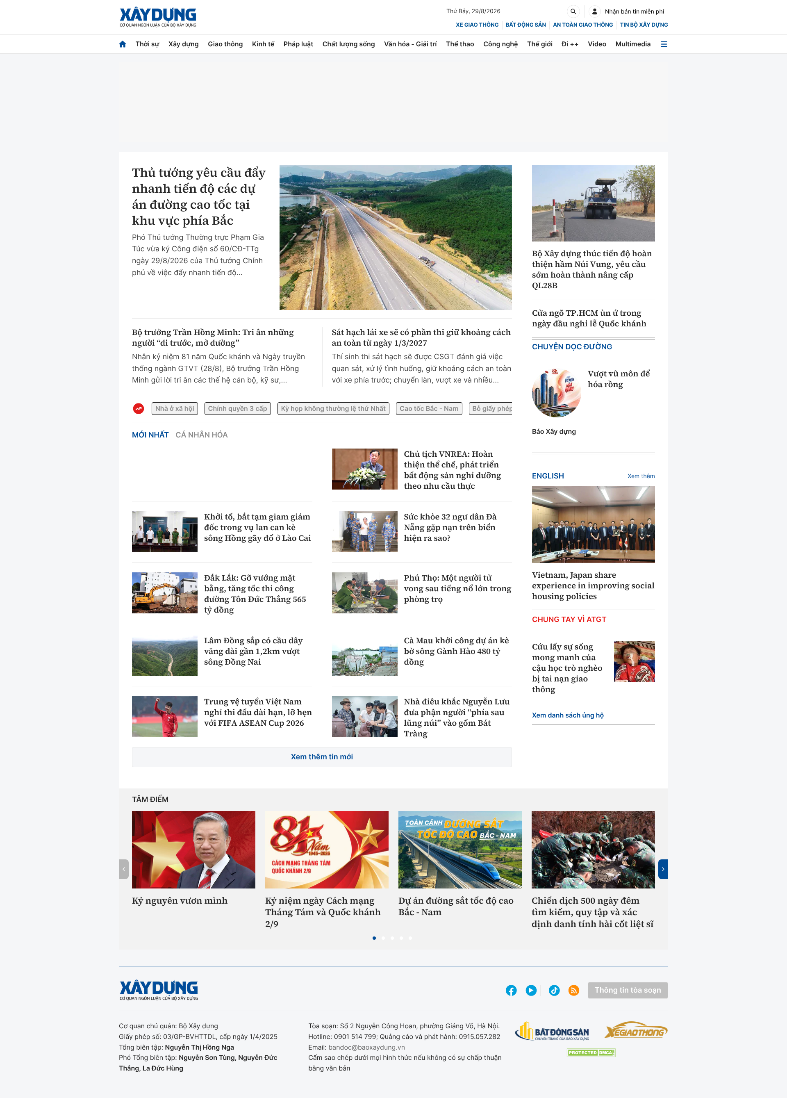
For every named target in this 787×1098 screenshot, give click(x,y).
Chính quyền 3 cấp (237, 408)
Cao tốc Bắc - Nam (429, 408)
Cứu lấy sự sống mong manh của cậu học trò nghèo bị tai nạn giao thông (567, 668)
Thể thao (460, 44)
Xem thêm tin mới (322, 757)
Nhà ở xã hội (174, 408)
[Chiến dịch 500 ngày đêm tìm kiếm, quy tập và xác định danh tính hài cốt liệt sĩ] (593, 849)
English (548, 476)
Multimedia (633, 44)
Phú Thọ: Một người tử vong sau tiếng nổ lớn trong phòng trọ (458, 588)
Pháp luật (298, 44)
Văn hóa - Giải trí (410, 44)
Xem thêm (641, 476)
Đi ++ (570, 44)
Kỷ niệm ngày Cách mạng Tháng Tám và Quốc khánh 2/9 (323, 912)
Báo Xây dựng (554, 431)
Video (597, 44)
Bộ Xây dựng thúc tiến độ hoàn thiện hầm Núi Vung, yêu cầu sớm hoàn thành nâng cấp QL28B (592, 269)
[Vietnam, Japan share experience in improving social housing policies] (593, 524)
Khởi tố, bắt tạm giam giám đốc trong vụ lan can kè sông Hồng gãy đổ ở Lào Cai (257, 527)
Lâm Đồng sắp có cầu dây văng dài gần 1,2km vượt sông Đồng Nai (253, 651)
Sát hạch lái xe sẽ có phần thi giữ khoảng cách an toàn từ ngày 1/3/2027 (421, 337)
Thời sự (147, 44)
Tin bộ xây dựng (644, 25)
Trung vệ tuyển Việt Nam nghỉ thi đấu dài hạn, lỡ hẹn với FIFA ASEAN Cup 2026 (258, 712)
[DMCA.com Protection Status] (591, 1052)
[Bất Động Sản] (552, 1031)
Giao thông (225, 44)
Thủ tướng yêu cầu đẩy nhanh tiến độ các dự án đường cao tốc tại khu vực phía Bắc (199, 197)
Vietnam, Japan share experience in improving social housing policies (593, 585)
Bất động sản (526, 25)
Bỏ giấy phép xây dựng (509, 408)
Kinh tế (263, 44)
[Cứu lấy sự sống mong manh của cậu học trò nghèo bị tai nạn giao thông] (634, 661)
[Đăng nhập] (595, 11)
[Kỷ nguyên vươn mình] (193, 849)
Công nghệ (500, 44)
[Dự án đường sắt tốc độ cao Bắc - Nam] (460, 849)
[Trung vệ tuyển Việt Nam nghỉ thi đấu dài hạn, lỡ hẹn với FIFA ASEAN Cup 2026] (165, 716)
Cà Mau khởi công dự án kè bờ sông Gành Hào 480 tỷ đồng (456, 651)
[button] (374, 938)
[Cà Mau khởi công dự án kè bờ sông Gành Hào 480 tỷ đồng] (365, 655)
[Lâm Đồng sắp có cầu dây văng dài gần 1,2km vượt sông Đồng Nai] (165, 655)
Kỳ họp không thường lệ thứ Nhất (333, 408)
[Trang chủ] (122, 44)
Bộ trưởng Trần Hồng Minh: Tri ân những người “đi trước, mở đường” (213, 337)
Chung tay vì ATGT (569, 619)
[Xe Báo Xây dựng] (636, 1029)
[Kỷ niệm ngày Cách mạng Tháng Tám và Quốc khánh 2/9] (327, 849)
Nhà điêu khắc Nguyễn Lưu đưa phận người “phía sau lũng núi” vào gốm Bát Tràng (457, 717)
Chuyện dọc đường (572, 347)
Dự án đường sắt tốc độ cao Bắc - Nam (456, 906)
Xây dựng (183, 44)
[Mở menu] (664, 44)
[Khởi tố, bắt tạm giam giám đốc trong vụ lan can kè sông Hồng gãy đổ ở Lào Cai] (165, 531)
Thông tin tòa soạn (628, 990)
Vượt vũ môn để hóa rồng (619, 379)
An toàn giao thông (583, 25)
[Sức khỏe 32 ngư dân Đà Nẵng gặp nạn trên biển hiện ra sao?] (365, 531)
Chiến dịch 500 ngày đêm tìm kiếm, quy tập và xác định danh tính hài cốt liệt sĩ (592, 912)
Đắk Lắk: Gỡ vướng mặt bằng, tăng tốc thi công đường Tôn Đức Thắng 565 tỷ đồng (255, 593)
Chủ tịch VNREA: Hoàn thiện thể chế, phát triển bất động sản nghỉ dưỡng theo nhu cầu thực (452, 470)
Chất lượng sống (349, 44)
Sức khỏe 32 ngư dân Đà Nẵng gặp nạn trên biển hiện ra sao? (450, 527)
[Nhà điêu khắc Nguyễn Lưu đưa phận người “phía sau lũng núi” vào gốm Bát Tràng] (365, 716)
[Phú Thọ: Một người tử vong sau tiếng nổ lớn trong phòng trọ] (365, 592)
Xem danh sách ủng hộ (568, 715)
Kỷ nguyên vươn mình (180, 901)
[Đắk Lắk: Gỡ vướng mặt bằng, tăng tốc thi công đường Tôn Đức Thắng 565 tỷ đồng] (165, 592)
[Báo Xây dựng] (158, 17)
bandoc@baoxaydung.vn (366, 1047)
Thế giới (540, 44)
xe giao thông (477, 25)
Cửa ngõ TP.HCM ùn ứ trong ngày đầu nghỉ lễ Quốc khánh (589, 318)
